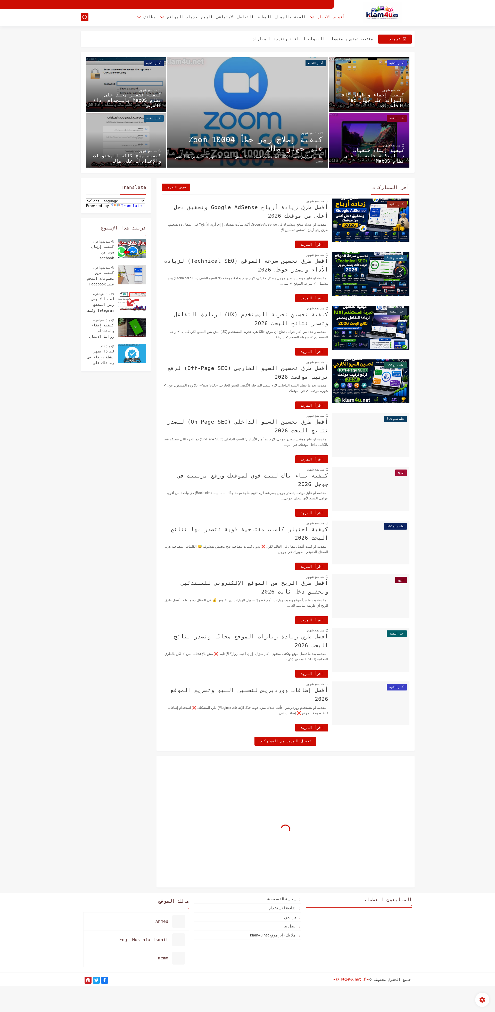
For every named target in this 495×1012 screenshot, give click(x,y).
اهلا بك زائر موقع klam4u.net (273, 935)
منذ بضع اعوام (101, 241)
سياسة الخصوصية (281, 899)
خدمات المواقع (182, 17)
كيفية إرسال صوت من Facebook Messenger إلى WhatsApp (100, 252)
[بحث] (84, 17)
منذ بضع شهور (310, 133)
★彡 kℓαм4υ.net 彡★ (351, 979)
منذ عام (105, 346)
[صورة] (132, 248)
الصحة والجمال (290, 17)
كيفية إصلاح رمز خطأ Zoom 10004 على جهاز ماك (255, 144)
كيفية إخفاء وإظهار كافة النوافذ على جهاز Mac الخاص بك (371, 100)
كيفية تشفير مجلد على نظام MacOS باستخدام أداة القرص (127, 100)
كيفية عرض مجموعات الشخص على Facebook (100, 278)
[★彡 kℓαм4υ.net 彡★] (382, 12)
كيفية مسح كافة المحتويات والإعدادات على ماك (127, 158)
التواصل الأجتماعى (235, 17)
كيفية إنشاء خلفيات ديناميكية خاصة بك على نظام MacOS (374, 155)
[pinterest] (88, 980)
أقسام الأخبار (331, 17)
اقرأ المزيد (311, 244)
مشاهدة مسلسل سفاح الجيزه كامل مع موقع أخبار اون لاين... (310, 39)
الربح (207, 17)
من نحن (290, 917)
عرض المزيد (176, 187)
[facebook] (104, 980)
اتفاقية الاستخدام (282, 908)
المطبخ (264, 17)
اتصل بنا (290, 926)
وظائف (149, 17)
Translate (131, 205)
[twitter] (96, 980)
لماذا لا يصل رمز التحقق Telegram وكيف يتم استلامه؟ (100, 305)
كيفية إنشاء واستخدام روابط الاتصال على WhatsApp (101, 331)
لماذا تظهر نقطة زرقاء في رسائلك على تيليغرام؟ (100, 357)
